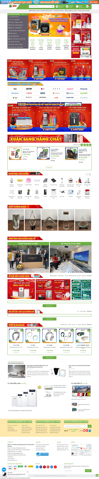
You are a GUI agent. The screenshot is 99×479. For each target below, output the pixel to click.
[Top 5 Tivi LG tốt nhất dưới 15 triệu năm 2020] (74, 410)
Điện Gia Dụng (13, 33)
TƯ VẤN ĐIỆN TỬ (76, 383)
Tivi (78, 311)
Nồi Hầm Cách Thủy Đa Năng (70, 185)
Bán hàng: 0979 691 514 (41, 427)
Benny (79, 324)
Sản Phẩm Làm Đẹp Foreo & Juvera (58, 43)
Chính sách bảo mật (26, 427)
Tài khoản (71, 6)
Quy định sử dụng (26, 432)
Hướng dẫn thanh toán (55, 429)
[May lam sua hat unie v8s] (50, 117)
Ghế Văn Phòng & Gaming (12, 185)
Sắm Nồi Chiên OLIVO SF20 (32, 43)
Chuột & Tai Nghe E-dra (66, 42)
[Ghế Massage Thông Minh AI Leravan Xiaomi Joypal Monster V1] (43, 153)
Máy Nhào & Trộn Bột (87, 197)
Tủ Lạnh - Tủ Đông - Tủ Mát (16, 22)
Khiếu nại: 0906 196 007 (41, 430)
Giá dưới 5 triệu (63, 324)
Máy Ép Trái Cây (79, 185)
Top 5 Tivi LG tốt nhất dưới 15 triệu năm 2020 (84, 410)
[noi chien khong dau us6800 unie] (77, 117)
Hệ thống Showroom (59, 10)
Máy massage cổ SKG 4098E (49, 347)
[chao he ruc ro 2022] (49, 104)
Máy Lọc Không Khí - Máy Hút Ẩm (17, 38)
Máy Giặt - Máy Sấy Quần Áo (16, 25)
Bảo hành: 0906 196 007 (41, 429)
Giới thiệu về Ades (35, 10)
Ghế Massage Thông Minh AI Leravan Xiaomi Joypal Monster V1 (57, 153)
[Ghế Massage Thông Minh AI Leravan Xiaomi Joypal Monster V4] (71, 153)
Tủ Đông (70, 196)
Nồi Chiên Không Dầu (20, 197)
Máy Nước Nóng (72, 275)
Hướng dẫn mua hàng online (42, 444)
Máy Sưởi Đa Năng (12, 197)
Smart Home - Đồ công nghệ (16, 47)
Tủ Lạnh (45, 196)
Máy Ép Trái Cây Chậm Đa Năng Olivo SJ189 (28, 152)
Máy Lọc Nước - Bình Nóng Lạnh (17, 30)
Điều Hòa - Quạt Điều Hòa (16, 27)
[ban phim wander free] (21, 117)
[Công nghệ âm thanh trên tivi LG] (74, 404)
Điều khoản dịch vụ (54, 432)
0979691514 (47, 421)
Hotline (80, 6)
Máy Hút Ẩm (61, 275)
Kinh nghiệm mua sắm (71, 10)
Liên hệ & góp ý (10, 429)
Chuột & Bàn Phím (20, 185)
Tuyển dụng (10, 427)
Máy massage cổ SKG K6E (32, 347)
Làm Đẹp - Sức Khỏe (14, 41)
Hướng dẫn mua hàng (84, 10)
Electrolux (84, 324)
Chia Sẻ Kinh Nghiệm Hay (16, 363)
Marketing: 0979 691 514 (41, 432)
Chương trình (61, 6)
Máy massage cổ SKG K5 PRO (66, 347)
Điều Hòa (37, 184)
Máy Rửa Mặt (28, 184)
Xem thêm (23, 383)
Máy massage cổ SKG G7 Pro (16, 347)
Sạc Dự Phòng (53, 184)
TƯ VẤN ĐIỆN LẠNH (14, 383)
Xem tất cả (49, 167)
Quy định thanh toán (12, 430)
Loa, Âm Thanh (83, 311)
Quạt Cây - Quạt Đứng (62, 185)
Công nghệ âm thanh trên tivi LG (84, 405)
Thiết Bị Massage (45, 185)
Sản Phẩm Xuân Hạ (14, 16)
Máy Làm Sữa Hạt (28, 197)
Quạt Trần (62, 196)
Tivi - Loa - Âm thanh (14, 19)
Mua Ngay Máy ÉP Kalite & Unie (41, 43)
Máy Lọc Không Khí (36, 197)
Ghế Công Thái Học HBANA (49, 42)
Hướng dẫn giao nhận (55, 430)
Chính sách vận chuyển (27, 429)
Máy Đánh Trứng (79, 197)
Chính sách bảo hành (47, 10)
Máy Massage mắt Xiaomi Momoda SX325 (83, 348)
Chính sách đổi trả (26, 430)
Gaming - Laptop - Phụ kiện (16, 44)
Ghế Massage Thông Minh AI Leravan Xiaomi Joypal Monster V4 (85, 155)
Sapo (64, 475)
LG (76, 324)
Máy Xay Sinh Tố (87, 185)
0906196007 (19, 421)
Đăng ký (88, 470)
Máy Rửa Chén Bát (53, 197)
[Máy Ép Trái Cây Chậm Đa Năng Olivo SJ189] (15, 153)
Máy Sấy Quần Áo (53, 275)
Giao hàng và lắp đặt (40, 449)
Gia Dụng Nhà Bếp (14, 36)
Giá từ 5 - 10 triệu (71, 324)
